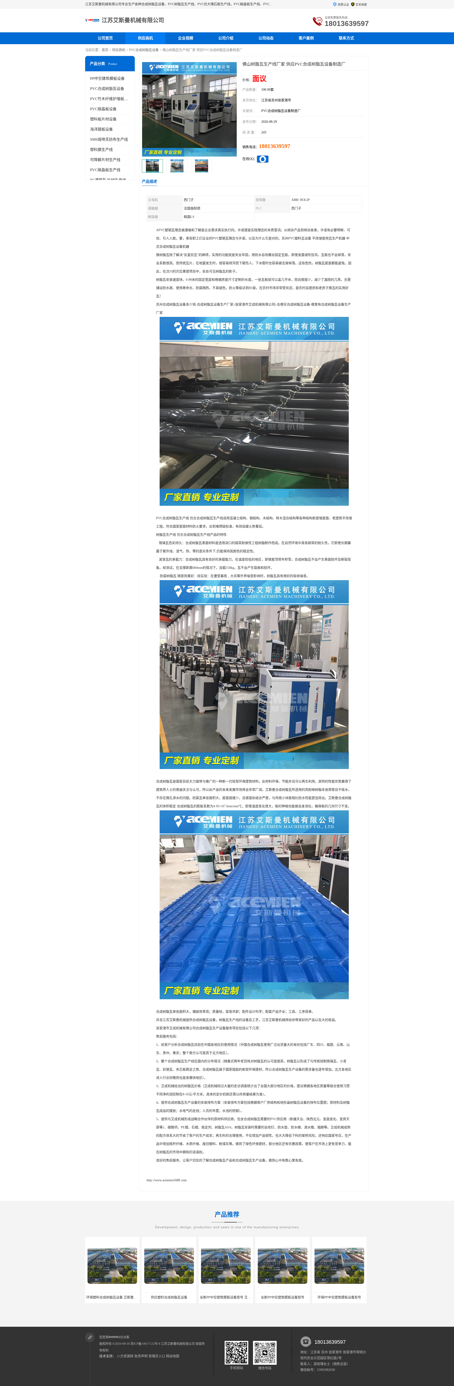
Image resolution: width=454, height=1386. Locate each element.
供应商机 (145, 38)
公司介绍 (225, 38)
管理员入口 (156, 1356)
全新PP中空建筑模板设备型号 (169, 1297)
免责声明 (141, 1356)
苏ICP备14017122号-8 (145, 1343)
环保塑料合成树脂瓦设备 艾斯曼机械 (340, 1297)
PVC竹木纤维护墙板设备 (111, 99)
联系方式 (346, 38)
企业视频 (185, 38)
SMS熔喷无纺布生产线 (109, 139)
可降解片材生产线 (105, 160)
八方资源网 (125, 1356)
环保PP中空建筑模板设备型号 (226, 1297)
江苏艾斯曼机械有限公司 (178, 1343)
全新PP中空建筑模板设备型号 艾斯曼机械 (116, 1297)
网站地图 (172, 1356)
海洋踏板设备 (101, 129)
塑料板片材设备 (103, 119)
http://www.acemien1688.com (167, 1180)
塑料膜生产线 (101, 150)
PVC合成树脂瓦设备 (144, 50)
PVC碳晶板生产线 (105, 170)
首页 (105, 50)
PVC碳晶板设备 (103, 109)
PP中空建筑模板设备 (107, 79)
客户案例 (306, 38)
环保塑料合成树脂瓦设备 (282, 1297)
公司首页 (105, 38)
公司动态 (266, 38)
